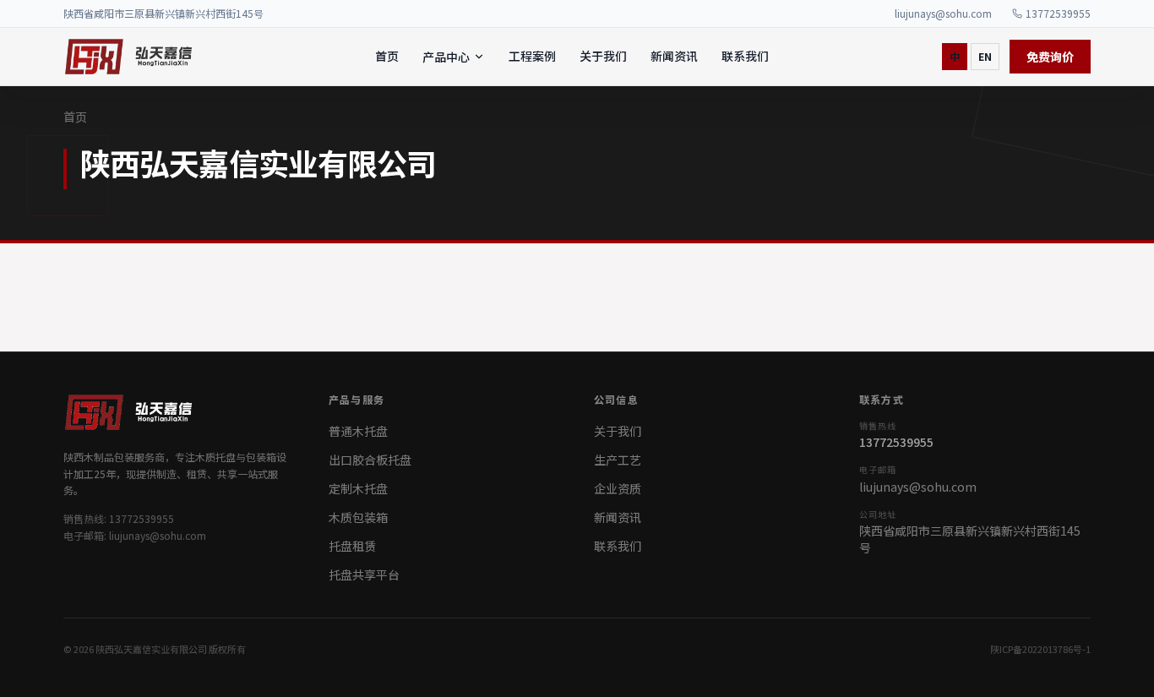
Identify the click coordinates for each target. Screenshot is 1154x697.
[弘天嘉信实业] (132, 56)
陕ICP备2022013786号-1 (1040, 649)
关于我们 (603, 55)
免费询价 (1050, 56)
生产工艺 (617, 459)
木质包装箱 (358, 517)
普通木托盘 (358, 430)
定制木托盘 (358, 488)
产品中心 (446, 56)
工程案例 (532, 55)
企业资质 (617, 488)
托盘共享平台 (364, 574)
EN (985, 56)
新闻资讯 (674, 55)
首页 (387, 55)
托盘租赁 (352, 545)
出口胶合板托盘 (370, 459)
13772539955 (1058, 13)
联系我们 (745, 55)
